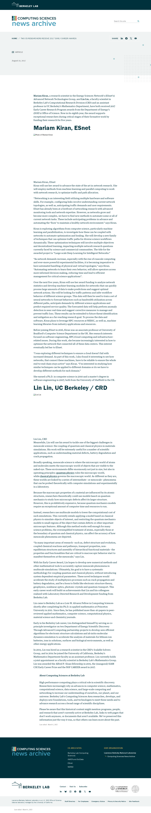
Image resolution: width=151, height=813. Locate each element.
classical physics (48, 476)
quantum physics (65, 472)
